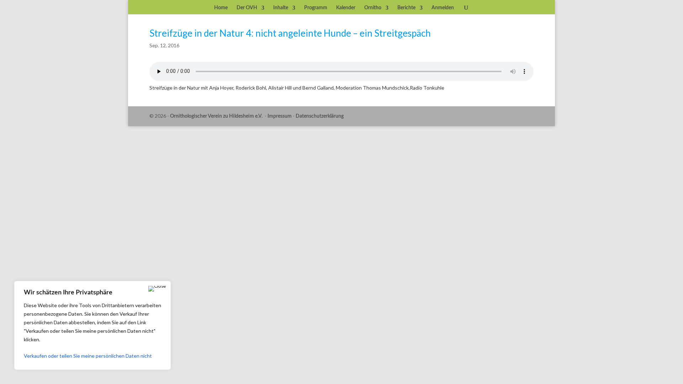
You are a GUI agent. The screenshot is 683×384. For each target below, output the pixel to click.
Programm (315, 7)
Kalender (345, 7)
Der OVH (247, 7)
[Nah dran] (157, 289)
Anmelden (442, 7)
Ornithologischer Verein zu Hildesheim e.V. (216, 116)
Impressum (280, 116)
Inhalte (280, 7)
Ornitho (372, 7)
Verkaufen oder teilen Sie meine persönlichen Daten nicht (88, 356)
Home (221, 7)
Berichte (406, 7)
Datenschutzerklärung (320, 116)
